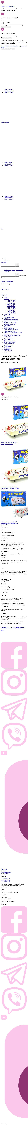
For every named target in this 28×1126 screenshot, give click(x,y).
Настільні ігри (19, 270)
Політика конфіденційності (8, 46)
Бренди (6, 318)
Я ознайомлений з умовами (7, 49)
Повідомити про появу (6, 37)
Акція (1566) (7, 314)
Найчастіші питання (6, 872)
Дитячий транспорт (9, 338)
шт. (16, 36)
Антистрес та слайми (9, 324)
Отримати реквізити (5, 27)
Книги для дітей (8, 350)
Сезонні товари (8, 325)
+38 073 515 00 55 (8, 92)
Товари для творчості (9, 331)
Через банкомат (7, 20)
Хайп (5, 297)
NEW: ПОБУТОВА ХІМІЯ (11, 320)
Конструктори (7, 336)
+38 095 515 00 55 (8, 91)
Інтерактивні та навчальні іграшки (13, 332)
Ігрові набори (7, 339)
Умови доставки (5, 873)
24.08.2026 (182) (11, 301)
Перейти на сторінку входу (8, 6)
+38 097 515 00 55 (8, 89)
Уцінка (5, 352)
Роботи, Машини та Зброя (11, 329)
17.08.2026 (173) (11, 308)
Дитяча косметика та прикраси (12, 335)
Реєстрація (6, 122)
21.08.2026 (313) (11, 303)
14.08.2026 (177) (11, 310)
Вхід (5, 258)
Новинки (6, 299)
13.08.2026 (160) (11, 311)
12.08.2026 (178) (11, 313)
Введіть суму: (4, 25)
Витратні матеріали (9, 328)
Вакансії (3, 870)
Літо (5, 321)
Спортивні (6, 271)
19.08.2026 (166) (11, 306)
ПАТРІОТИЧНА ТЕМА (10, 322)
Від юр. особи (6, 23)
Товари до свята (8, 348)
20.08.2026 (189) (11, 304)
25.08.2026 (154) (11, 300)
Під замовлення (8, 349)
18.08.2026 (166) (11, 307)
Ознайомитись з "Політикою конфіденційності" (13, 627)
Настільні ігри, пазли (9, 270)
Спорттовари (7, 346)
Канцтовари (7, 327)
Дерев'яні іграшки (8, 345)
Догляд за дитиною (9, 343)
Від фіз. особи (6, 22)
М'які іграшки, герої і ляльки (11, 334)
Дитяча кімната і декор (10, 341)
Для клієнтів (4, 869)
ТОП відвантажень (9, 317)
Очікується (7, 315)
